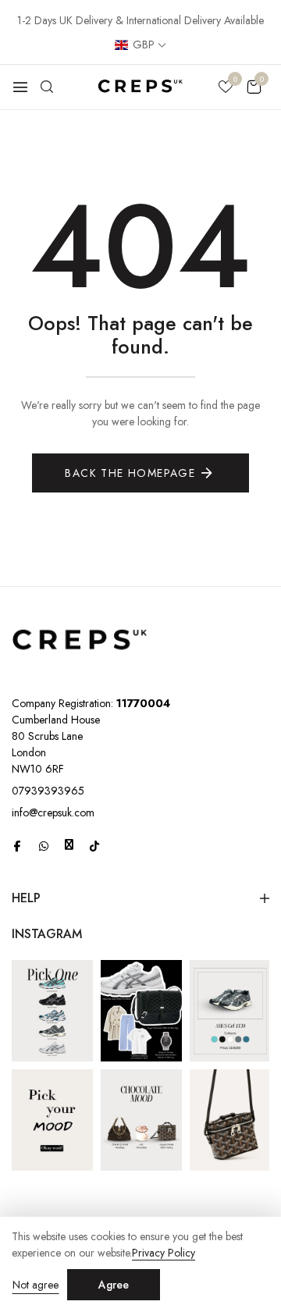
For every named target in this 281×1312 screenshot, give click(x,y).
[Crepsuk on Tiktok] (94, 845)
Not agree (35, 1284)
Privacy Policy (163, 1253)
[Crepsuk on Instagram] (69, 844)
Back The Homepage (130, 473)
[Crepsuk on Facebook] (17, 845)
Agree (113, 1284)
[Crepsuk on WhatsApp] (43, 845)
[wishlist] (226, 88)
